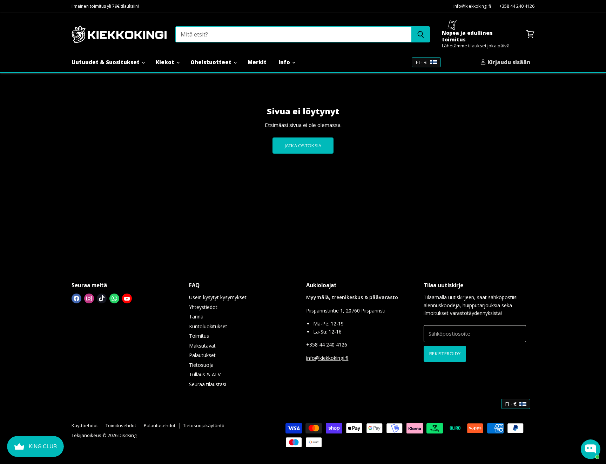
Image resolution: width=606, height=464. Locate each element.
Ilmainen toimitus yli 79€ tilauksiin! (105, 6)
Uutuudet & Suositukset (106, 62)
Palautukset (202, 355)
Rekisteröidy (444, 353)
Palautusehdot (159, 425)
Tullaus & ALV (205, 374)
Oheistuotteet (211, 62)
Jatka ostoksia (303, 145)
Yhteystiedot (203, 307)
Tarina (196, 316)
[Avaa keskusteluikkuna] (590, 449)
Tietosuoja (201, 365)
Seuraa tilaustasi (207, 384)
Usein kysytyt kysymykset (218, 297)
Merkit (257, 62)
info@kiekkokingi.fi (472, 6)
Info (284, 62)
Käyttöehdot (85, 425)
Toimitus (199, 335)
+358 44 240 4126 (516, 6)
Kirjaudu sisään (508, 62)
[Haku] (420, 34)
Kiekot (166, 62)
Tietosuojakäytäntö (203, 425)
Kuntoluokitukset (208, 326)
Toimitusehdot (121, 425)
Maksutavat (202, 345)
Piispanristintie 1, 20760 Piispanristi (345, 310)
